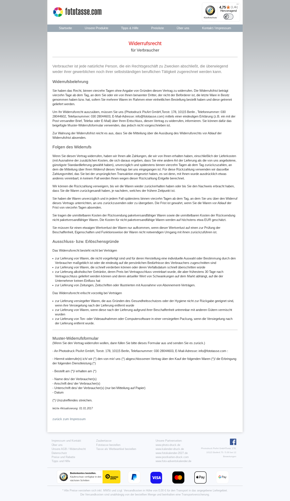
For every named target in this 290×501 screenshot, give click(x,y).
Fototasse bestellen (108, 445)
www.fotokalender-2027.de (172, 453)
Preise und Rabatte (63, 457)
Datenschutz (59, 453)
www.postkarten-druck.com (172, 457)
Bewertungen (229, 456)
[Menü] (237, 5)
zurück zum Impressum (69, 419)
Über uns (57, 445)
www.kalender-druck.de (170, 449)
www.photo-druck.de (168, 445)
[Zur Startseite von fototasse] (78, 12)
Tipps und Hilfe (61, 461)
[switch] (228, 17)
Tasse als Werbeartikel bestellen (116, 449)
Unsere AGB (59, 449)
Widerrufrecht (77, 449)
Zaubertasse (103, 440)
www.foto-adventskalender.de (173, 461)
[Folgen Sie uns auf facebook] (232, 444)
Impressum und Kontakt (66, 440)
